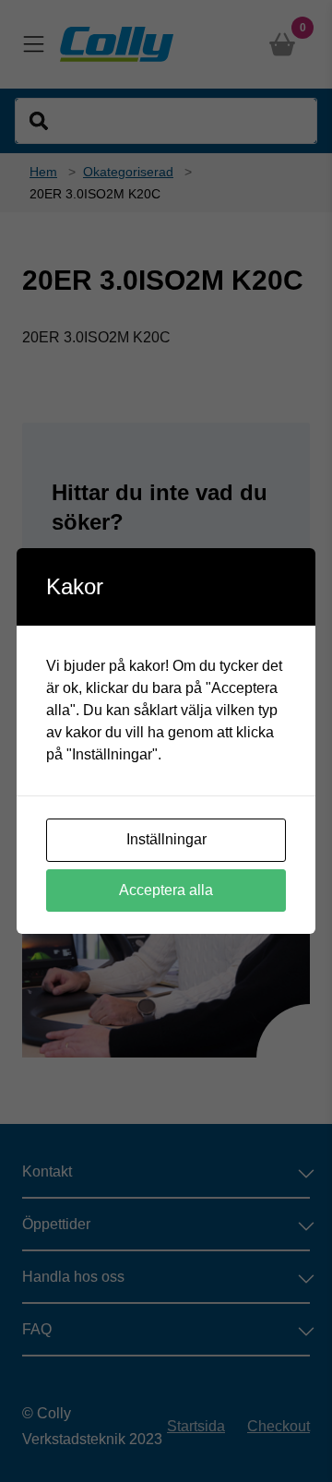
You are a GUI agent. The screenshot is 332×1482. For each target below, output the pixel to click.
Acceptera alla (166, 890)
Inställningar (166, 839)
